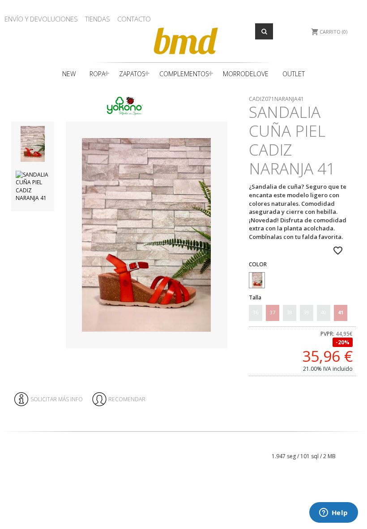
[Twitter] (357, 441)
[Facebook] (343, 441)
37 (272, 312)
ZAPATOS (132, 73)
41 (340, 312)
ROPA (97, 73)
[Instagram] (350, 441)
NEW (69, 73)
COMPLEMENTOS (184, 73)
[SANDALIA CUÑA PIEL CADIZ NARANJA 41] (146, 235)
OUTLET (293, 73)
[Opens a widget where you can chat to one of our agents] (333, 513)
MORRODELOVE (246, 73)
